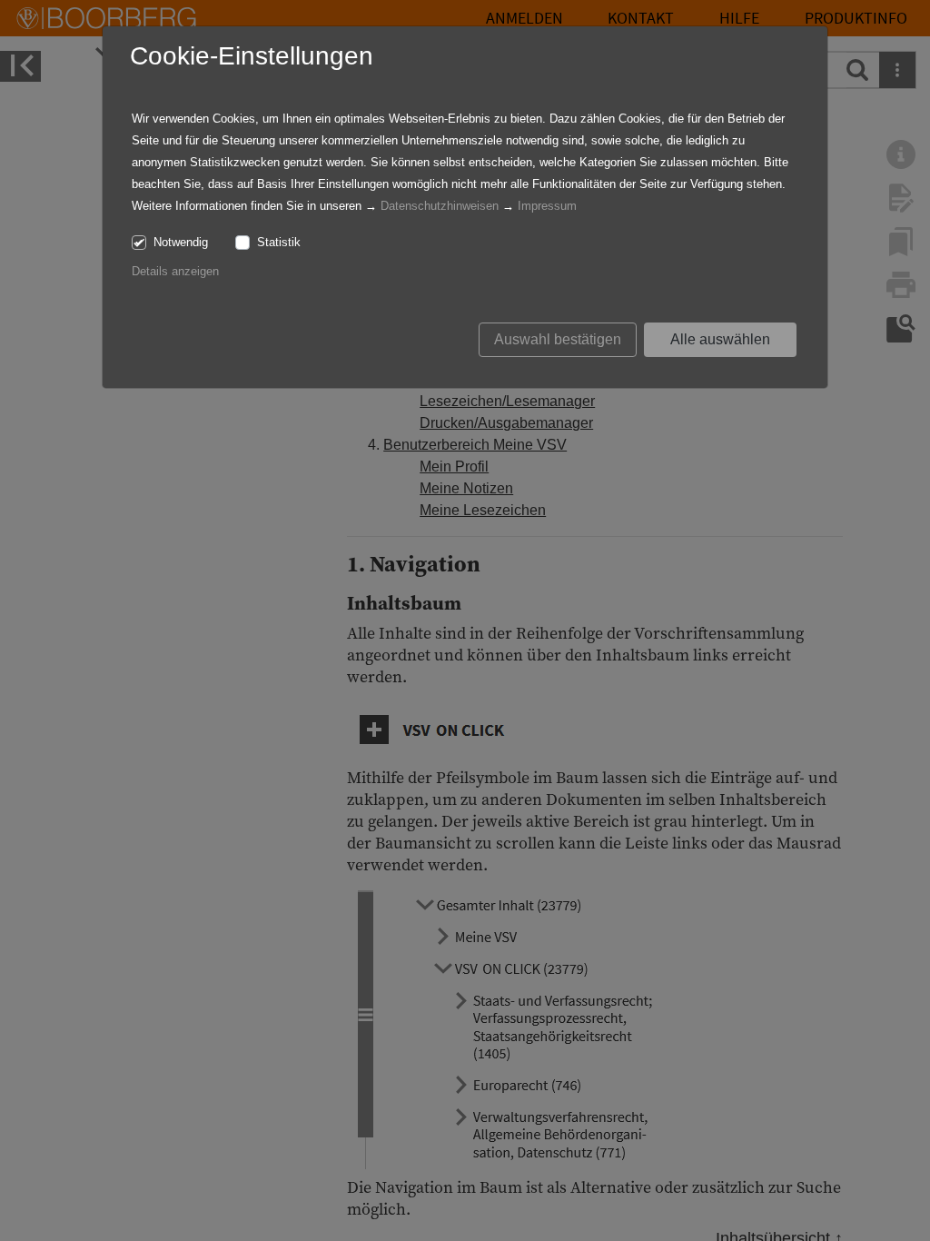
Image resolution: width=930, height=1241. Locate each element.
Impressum (547, 206)
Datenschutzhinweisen (440, 206)
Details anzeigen (175, 271)
